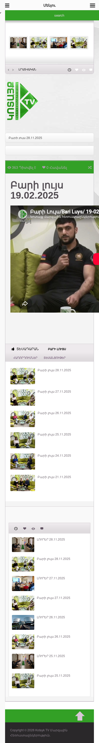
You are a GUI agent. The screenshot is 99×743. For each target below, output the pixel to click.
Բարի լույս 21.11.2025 (54, 477)
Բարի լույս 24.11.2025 (54, 455)
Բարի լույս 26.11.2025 (54, 413)
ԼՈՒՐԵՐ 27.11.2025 (23, 137)
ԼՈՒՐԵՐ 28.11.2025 (51, 539)
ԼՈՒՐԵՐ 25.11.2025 (51, 656)
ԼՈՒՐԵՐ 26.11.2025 (51, 617)
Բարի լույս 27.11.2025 (54, 391)
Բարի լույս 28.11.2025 (54, 370)
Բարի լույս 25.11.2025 (54, 434)
